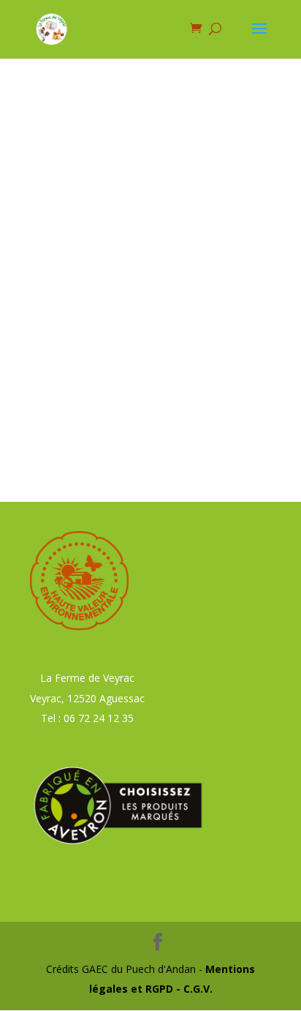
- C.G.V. (193, 989)
